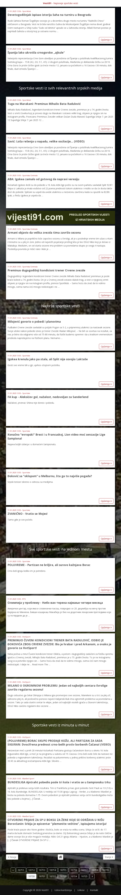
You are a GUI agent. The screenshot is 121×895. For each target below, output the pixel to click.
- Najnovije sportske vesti (60, 3)
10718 (95, 870)
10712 (31, 870)
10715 (63, 870)
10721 (42, 876)
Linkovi (80, 890)
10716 (74, 870)
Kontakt (94, 890)
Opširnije (105, 39)
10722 (52, 876)
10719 (105, 870)
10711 (21, 870)
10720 (31, 876)
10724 (74, 876)
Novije (12, 857)
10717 (84, 870)
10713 (42, 870)
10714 (52, 870)
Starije (108, 857)
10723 (63, 876)
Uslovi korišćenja (63, 890)
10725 (84, 876)
